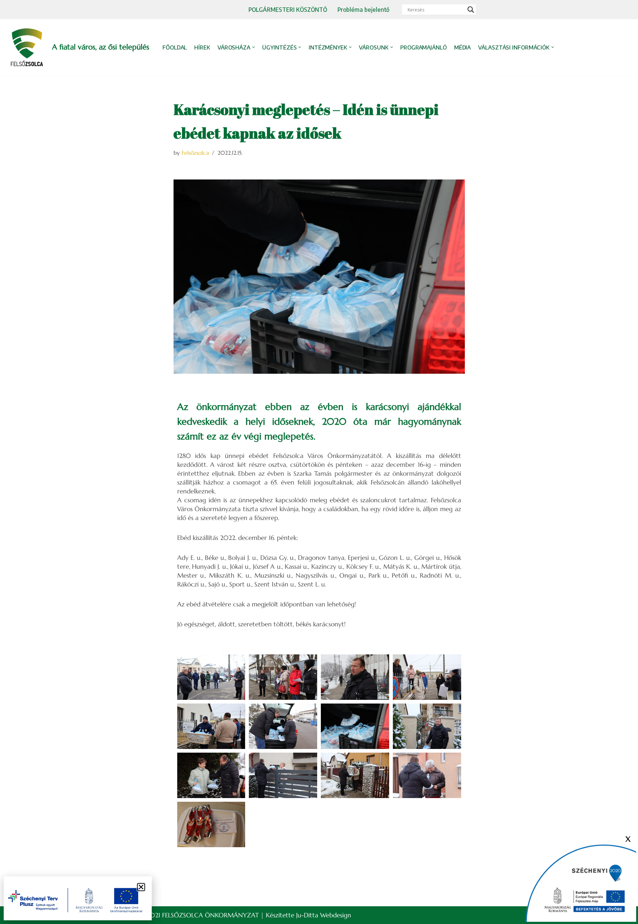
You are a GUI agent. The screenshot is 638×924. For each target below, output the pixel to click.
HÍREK (202, 47)
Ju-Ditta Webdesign (323, 915)
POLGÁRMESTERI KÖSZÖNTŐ (287, 9)
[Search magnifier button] (471, 9)
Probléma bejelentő (363, 9)
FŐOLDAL (174, 47)
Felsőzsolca (195, 152)
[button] (253, 47)
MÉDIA (462, 47)
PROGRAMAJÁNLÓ (423, 47)
